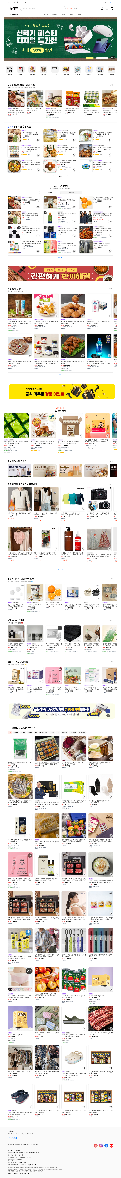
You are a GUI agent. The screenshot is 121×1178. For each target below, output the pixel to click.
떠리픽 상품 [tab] (71, 192)
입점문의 (17, 1144)
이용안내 (10, 1173)
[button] (10, 732)
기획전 (79, 15)
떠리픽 (71, 15)
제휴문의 (23, 1144)
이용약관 (16, 1173)
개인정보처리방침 (24, 1173)
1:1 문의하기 (110, 2)
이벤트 (25, 2)
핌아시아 (35, 1144)
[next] (66, 176)
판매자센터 (10, 2)
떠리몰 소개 (11, 1144)
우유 (75, 8)
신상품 (63, 15)
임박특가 (54, 15)
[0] (111, 8)
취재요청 (29, 1144)
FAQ (21, 2)
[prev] (55, 176)
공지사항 (16, 2)
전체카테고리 (14, 15)
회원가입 (99, 2)
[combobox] (42, 8)
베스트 (46, 15)
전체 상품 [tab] (50, 192)
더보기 (110, 85)
